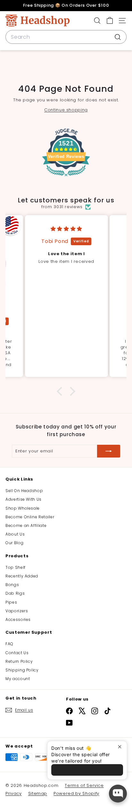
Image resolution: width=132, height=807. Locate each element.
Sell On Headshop (24, 490)
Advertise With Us (23, 499)
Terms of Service (84, 785)
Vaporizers (16, 611)
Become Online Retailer (29, 517)
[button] (61, 391)
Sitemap (37, 793)
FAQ (9, 643)
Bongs (12, 584)
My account (17, 678)
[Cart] (109, 20)
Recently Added (21, 576)
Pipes (11, 602)
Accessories (18, 619)
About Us (15, 534)
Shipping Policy (22, 670)
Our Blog (14, 542)
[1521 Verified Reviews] (66, 178)
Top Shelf (15, 567)
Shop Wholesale (22, 508)
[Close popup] (121, 746)
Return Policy (19, 661)
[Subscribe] (108, 451)
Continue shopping (66, 110)
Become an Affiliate (25, 525)
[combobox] (66, 37)
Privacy (13, 793)
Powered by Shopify (76, 793)
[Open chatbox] (118, 794)
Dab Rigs (15, 593)
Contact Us (17, 652)
